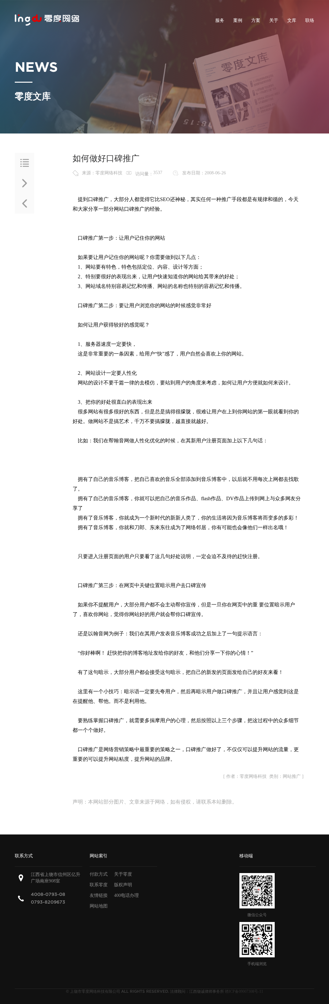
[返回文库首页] (24, 163)
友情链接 (99, 895)
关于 (273, 20)
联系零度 (99, 884)
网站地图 (99, 906)
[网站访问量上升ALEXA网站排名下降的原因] (24, 203)
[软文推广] (24, 183)
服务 (219, 20)
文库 (291, 20)
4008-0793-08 (48, 894)
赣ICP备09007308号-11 (244, 991)
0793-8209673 (48, 902)
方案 (255, 20)
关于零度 (123, 874)
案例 (237, 20)
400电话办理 (126, 895)
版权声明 (123, 884)
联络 (309, 20)
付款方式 (99, 874)
